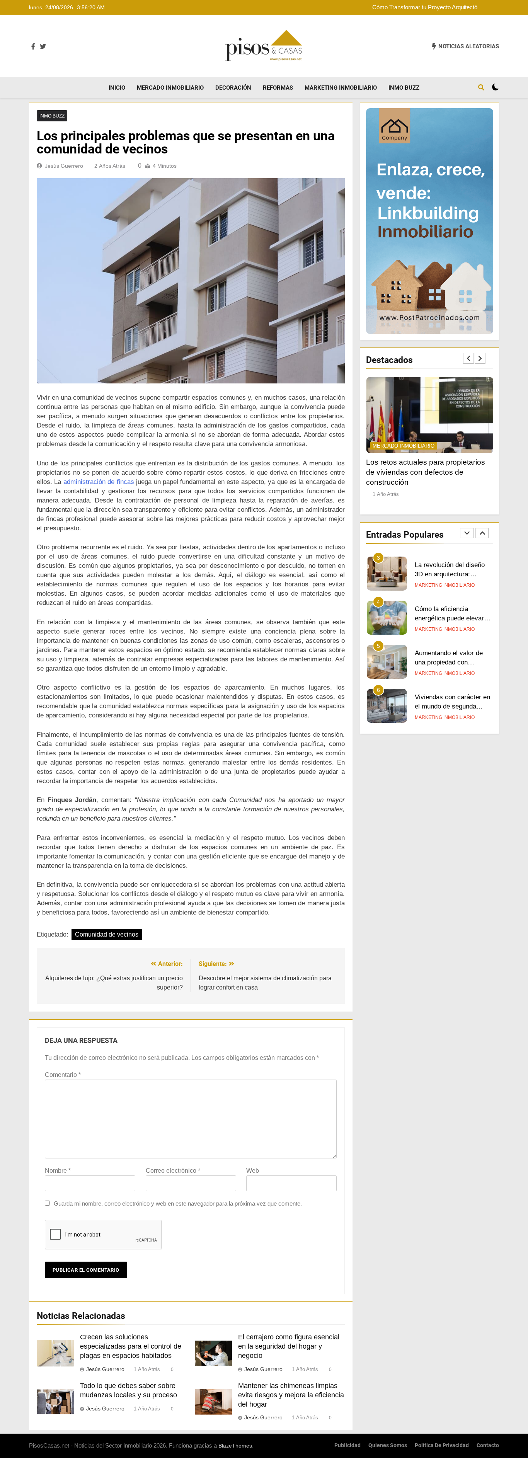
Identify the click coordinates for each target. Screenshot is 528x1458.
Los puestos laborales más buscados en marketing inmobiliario (446, 706)
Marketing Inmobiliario (341, 87)
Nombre (58, 1170)
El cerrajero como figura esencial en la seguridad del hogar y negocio (288, 1346)
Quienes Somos (387, 1445)
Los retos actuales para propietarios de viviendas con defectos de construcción (425, 472)
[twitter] (42, 46)
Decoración (233, 87)
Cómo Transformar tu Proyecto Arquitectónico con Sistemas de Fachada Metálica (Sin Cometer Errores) (431, 7)
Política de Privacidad (442, 1445)
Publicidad (347, 1445)
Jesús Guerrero (64, 166)
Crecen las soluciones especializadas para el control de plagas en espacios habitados (130, 1346)
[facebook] (33, 46)
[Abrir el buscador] (481, 87)
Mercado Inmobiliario (170, 87)
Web (252, 1170)
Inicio (117, 87)
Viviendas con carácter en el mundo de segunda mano (452, 662)
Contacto (488, 1445)
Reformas (278, 87)
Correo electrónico (173, 1170)
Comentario (63, 1074)
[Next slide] (480, 358)
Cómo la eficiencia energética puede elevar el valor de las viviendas (453, 574)
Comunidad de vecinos (106, 934)
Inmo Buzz (403, 87)
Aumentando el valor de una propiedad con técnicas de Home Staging (453, 618)
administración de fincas (98, 481)
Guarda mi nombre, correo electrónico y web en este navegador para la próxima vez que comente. (178, 1203)
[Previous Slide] (468, 358)
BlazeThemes (235, 1446)
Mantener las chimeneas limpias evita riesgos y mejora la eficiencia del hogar (291, 1395)
